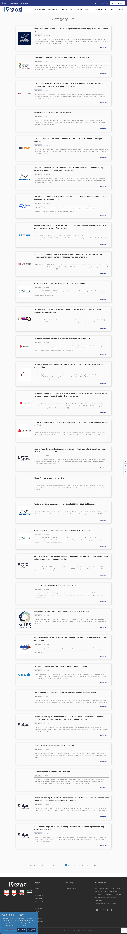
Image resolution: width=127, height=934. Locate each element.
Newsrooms (51, 9)
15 (82, 865)
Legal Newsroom (40, 898)
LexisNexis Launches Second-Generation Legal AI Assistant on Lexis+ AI (62, 338)
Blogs (87, 9)
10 (69, 865)
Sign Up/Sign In (118, 3)
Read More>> (103, 47)
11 (74, 865)
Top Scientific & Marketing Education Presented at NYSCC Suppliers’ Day (62, 58)
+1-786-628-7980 (102, 3)
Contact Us (119, 9)
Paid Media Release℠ (71, 888)
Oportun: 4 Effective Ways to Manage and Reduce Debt (56, 585)
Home (37, 888)
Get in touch (99, 900)
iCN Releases (38, 918)
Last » (96, 865)
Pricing (79, 9)
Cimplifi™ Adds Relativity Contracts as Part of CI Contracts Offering (60, 666)
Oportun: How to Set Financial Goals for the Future (54, 746)
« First (42, 865)
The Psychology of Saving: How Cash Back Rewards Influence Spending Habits (65, 693)
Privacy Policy (68, 930)
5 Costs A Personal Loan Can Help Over (49, 478)
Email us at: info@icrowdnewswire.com (106, 903)
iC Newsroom (39, 895)
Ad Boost (68, 891)
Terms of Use (77, 930)
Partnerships (97, 9)
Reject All (21, 930)
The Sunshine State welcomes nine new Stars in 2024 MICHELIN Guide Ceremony (66, 504)
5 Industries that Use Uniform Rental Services (52, 772)
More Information (9, 930)
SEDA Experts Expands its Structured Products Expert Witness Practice (62, 530)
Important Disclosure (89, 930)
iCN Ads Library (39, 921)
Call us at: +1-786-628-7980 (103, 906)
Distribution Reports (66, 9)
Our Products (39, 9)
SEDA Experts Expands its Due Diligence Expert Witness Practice (59, 283)
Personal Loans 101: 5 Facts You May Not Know (52, 113)
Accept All (31, 930)
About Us (108, 9)
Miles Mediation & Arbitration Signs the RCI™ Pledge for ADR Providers (62, 611)
